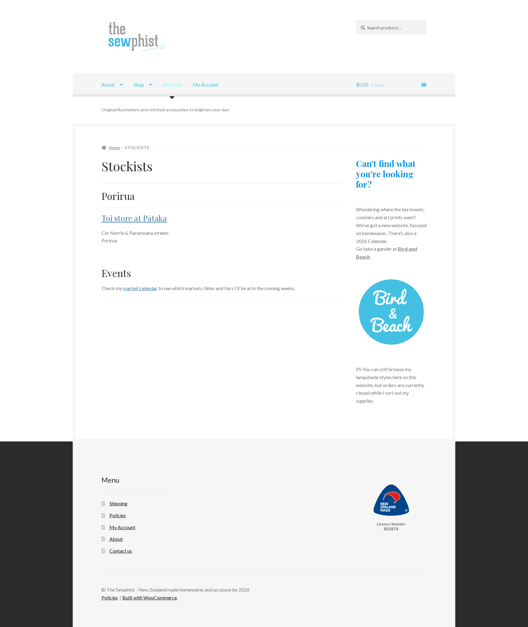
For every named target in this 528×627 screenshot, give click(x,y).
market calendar (140, 288)
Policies (117, 515)
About (108, 84)
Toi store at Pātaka (134, 218)
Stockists (172, 84)
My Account (206, 84)
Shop (139, 84)
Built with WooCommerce (149, 597)
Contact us (120, 551)
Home (114, 147)
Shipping (118, 503)
